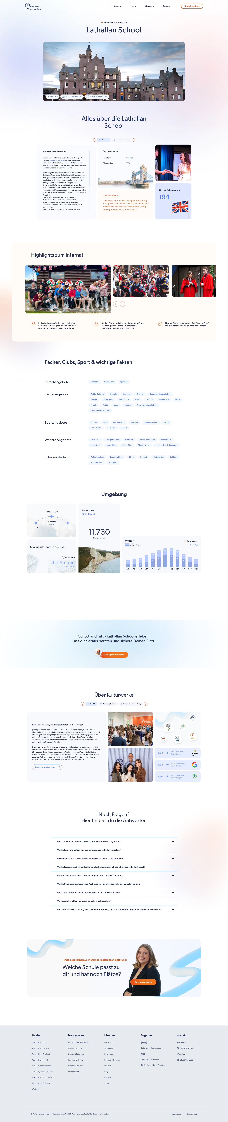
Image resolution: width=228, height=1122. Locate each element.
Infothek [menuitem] (107, 1102)
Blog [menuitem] (106, 1108)
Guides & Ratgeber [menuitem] (76, 1091)
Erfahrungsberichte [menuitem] (112, 1097)
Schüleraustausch (56, 160)
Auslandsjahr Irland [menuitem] (40, 1097)
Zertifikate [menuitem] (108, 1085)
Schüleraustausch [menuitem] (75, 1102)
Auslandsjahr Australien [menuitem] (41, 1102)
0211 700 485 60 (187, 1085)
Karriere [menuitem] (107, 1114)
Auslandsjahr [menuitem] (73, 1108)
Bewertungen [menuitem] (110, 1091)
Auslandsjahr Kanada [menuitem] (40, 1085)
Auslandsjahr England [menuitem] (41, 1091)
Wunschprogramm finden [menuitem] (78, 1079)
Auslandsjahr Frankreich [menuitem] (42, 1114)
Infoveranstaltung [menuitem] (75, 1097)
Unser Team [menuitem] (109, 1079)
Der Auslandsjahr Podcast (154, 1102)
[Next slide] (122, 304)
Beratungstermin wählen (114, 691)
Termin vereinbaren (143, 1019)
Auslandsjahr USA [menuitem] (39, 1079)
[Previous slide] (115, 304)
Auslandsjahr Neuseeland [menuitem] (42, 1108)
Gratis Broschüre (192, 6)
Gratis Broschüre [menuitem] (75, 1085)
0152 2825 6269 (186, 1097)
